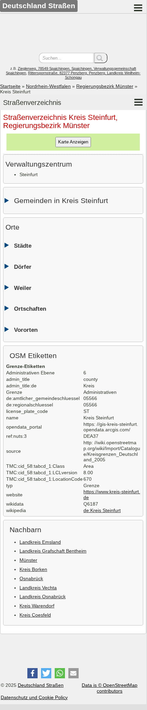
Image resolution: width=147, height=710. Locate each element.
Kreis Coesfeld (35, 615)
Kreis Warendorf (36, 605)
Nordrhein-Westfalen (48, 86)
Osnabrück (31, 578)
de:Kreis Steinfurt (102, 510)
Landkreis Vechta (38, 587)
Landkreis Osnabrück (42, 596)
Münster (28, 560)
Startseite (10, 86)
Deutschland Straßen (41, 685)
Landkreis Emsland (40, 542)
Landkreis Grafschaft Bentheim (52, 551)
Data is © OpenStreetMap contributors (109, 688)
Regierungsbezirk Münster (104, 86)
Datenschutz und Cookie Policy (34, 697)
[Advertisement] (73, 34)
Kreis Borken (33, 569)
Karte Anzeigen (73, 141)
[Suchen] (100, 58)
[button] (32, 673)
